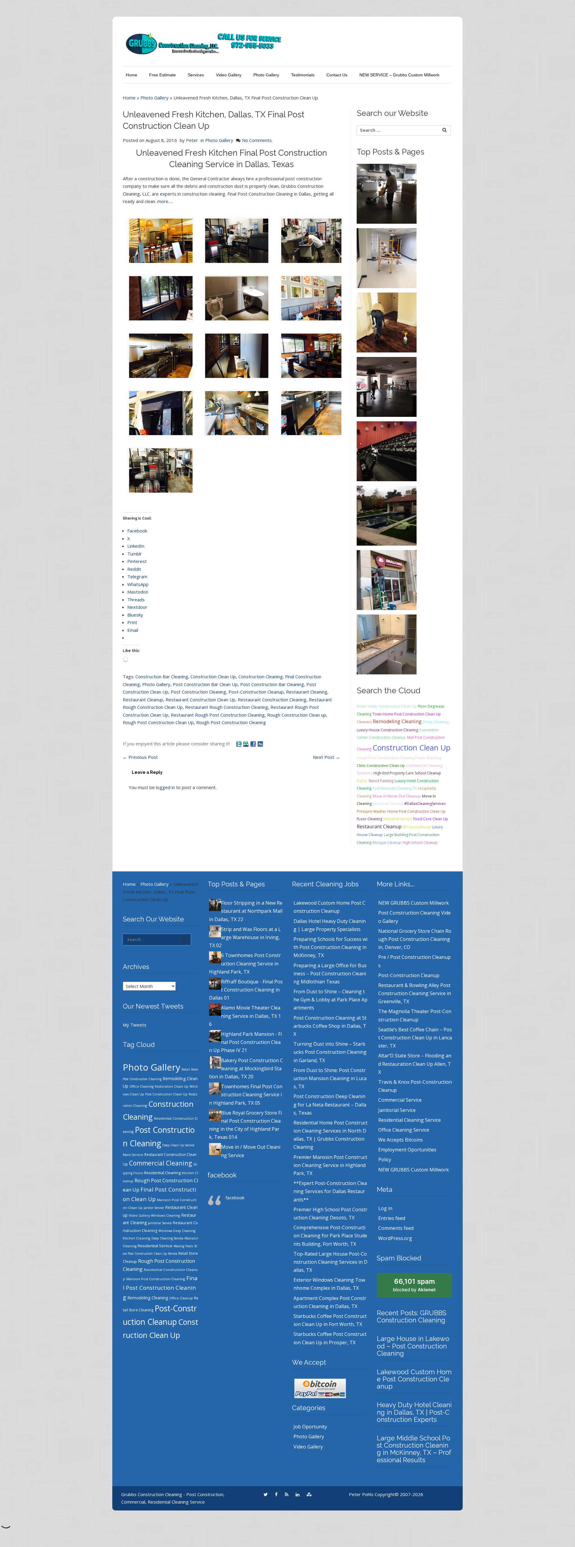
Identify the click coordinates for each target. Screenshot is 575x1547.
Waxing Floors (183, 1246)
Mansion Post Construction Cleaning (155, 1279)
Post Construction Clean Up (166, 1094)
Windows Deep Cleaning (176, 1231)
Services (196, 74)
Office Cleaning (141, 1086)
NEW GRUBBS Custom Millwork (413, 903)
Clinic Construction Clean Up (381, 765)
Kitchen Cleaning (136, 1238)
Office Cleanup (181, 1298)
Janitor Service (154, 1208)
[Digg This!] (260, 744)
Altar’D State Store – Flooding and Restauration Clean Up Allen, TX (414, 1063)
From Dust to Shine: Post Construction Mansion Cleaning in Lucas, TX (330, 1078)
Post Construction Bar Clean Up (205, 684)
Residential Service (155, 1245)
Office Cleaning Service (403, 1130)
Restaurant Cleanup (143, 700)
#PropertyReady (417, 826)
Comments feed (396, 1228)
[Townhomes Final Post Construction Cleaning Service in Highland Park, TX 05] (387, 644)
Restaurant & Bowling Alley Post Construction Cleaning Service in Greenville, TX (414, 993)
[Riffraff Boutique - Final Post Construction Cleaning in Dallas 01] (387, 386)
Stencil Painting (381, 780)
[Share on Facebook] (253, 744)
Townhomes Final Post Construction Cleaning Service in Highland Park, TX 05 (245, 1094)
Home (131, 74)
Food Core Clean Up (430, 818)
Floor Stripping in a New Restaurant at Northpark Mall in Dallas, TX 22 (245, 911)
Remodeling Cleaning (397, 721)
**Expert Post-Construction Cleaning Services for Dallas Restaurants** (330, 1191)
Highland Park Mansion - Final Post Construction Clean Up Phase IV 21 (245, 1042)
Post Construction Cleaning (198, 692)
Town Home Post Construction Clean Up (407, 714)
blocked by (414, 1285)
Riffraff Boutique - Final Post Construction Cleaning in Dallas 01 (246, 989)
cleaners (364, 721)
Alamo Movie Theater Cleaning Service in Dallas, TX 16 (245, 1015)
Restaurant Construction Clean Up (200, 700)
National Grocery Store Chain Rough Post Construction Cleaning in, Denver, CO (414, 939)
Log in (385, 1208)
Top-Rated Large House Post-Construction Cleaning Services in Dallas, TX (330, 1262)
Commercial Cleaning (160, 1163)
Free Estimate (162, 74)
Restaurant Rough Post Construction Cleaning (218, 715)
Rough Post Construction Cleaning (231, 722)
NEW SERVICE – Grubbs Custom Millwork (399, 74)
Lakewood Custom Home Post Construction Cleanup (414, 1379)
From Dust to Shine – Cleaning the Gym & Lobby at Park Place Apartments (330, 999)
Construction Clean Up (213, 676)
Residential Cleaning (162, 1172)
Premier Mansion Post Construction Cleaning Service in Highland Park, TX (330, 1165)
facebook (222, 1175)
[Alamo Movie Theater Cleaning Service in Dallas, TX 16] (387, 451)
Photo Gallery (266, 74)
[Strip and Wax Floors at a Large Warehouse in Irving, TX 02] (387, 258)
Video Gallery (228, 74)
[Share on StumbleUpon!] (246, 744)
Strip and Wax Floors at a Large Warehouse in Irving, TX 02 (245, 937)
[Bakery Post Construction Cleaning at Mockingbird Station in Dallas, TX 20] (387, 579)
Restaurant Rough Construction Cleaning (226, 707)
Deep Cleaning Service (167, 1238)
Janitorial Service (388, 803)
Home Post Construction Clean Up (417, 811)
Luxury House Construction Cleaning (387, 729)
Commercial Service (400, 1100)
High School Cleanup (420, 842)
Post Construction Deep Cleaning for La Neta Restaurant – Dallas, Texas (329, 1104)
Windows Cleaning (165, 1215)
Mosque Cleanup (387, 842)
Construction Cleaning (260, 676)
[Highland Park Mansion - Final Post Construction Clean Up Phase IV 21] (387, 515)
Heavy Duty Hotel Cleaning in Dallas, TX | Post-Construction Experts (414, 1412)
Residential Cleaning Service (409, 1120)
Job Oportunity (310, 1426)
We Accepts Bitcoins (400, 1139)
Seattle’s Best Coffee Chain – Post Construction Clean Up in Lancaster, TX (415, 1037)
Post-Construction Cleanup (256, 692)
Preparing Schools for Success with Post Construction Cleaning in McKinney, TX (330, 947)
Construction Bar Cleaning (161, 676)
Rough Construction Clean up (296, 715)
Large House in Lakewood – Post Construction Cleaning (413, 1346)
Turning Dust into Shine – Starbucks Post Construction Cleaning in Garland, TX (330, 1052)
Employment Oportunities (407, 1149)
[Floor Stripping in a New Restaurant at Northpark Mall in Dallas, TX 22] (387, 193)
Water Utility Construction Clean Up (387, 706)
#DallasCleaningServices (425, 803)
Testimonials (302, 74)
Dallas (362, 780)
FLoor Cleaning (369, 818)
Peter (192, 140)
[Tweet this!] (239, 744)
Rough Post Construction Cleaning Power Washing (399, 757)
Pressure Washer (371, 811)
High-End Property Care (393, 773)
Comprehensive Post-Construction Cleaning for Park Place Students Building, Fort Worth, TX (330, 1235)
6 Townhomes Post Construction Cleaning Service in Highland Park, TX (245, 963)
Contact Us (336, 74)
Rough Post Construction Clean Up (158, 722)
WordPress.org (395, 1238)
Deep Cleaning (436, 721)
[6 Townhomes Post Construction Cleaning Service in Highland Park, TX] (387, 322)
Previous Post (140, 757)
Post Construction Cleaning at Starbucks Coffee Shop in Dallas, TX (330, 1026)
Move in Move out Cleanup (397, 796)
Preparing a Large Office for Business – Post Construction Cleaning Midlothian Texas (330, 973)
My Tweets (134, 1025)
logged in (165, 787)
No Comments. (257, 140)
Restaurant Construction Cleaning (272, 700)
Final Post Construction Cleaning (160, 1287)
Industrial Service (397, 818)
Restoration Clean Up (171, 1086)
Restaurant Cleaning (306, 692)
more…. (164, 201)
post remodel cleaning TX (395, 788)
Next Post (326, 757)
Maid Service (133, 1155)
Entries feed (391, 1218)
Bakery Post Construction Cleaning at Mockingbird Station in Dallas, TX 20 (246, 1068)
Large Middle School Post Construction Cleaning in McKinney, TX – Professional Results (414, 1449)
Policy (384, 1159)
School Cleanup (428, 773)
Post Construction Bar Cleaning (272, 684)
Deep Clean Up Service (178, 1145)
